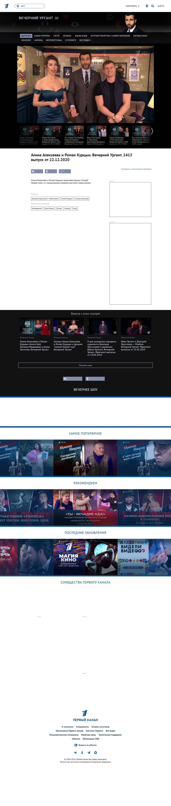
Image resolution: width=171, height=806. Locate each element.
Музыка (67, 208)
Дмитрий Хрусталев (39, 199)
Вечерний (36, 18)
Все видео (110, 730)
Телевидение (37, 208)
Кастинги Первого (94, 730)
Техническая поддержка (110, 734)
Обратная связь (88, 734)
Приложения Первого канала (69, 730)
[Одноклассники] (51, 171)
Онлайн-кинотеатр (100, 726)
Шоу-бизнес (49, 208)
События (76, 738)
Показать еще (85, 365)
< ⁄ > (62, 171)
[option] (29, 134)
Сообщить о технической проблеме (136, 169)
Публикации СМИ (91, 738)
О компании (67, 726)
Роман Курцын (66, 199)
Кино (75, 208)
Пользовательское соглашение (63, 734)
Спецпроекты (82, 726)
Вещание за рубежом (88, 745)
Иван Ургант (54, 199)
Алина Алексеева (81, 199)
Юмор (59, 208)
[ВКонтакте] (37, 171)
